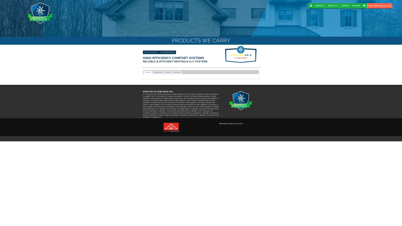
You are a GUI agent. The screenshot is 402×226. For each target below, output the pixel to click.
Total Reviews (240, 58)
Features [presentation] (147, 72)
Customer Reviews (167, 52)
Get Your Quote (150, 52)
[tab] (148, 72)
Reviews (356, 6)
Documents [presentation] (177, 72)
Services (319, 6)
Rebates (345, 6)
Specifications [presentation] (157, 72)
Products (333, 6)
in (164, 94)
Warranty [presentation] (168, 72)
